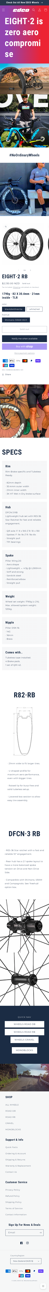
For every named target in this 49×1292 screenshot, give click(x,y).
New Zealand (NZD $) (23, 1261)
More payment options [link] (24, 353)
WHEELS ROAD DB (24, 1024)
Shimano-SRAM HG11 (16, 320)
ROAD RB (10, 1117)
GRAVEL (9, 1123)
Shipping (16, 287)
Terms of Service (14, 1208)
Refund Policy (12, 1196)
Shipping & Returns (15, 1159)
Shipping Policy (13, 1202)
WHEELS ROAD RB (24, 1032)
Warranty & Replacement (18, 1166)
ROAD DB (10, 1111)
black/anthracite (13, 309)
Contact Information (16, 1214)
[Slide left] (19, 270)
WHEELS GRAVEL (24, 1039)
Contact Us (11, 1172)
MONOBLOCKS (24, 1050)
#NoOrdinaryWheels (30, 1280)
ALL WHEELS (12, 1105)
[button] (3, 10)
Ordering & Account (15, 1153)
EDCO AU (20, 1280)
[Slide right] (30, 270)
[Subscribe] (40, 1232)
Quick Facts (11, 1147)
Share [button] (8, 374)
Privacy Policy (12, 1190)
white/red (34, 309)
